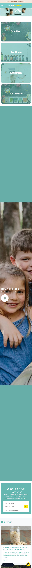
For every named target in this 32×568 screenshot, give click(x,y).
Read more (5, 560)
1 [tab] (19, 14)
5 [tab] (30, 14)
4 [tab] (27, 14)
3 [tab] (25, 14)
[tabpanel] (16, 12)
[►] (5, 298)
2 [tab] (22, 14)
